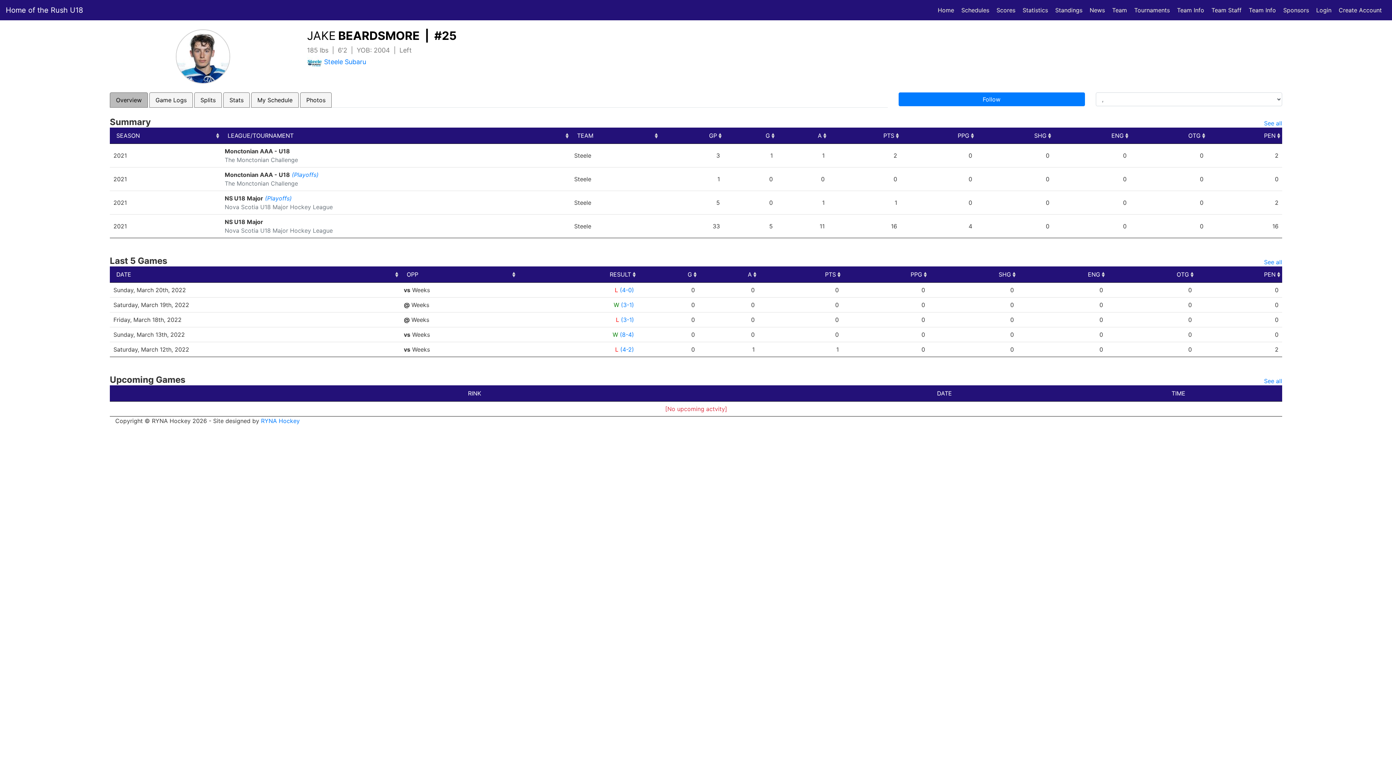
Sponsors (1296, 10)
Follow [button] (991, 99)
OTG (1194, 135)
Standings (1068, 10)
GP (713, 135)
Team (1119, 10)
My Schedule (275, 100)
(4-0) (627, 290)
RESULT (620, 274)
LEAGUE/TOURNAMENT (261, 135)
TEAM (585, 135)
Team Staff (1226, 10)
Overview (129, 100)
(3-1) (627, 304)
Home (946, 10)
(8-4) (627, 334)
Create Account (1360, 10)
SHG (1040, 135)
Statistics (1037, 10)
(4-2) (627, 349)
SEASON (128, 135)
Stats (236, 100)
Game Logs (171, 100)
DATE (123, 274)
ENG (1117, 135)
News (1097, 10)
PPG (963, 135)
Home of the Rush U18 (44, 10)
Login (1323, 10)
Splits (208, 100)
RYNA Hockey (280, 420)
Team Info (1190, 10)
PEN (1270, 135)
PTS (888, 135)
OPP (412, 274)
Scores (1007, 10)
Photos (316, 100)
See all (1273, 123)
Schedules (975, 10)
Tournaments (1152, 10)
